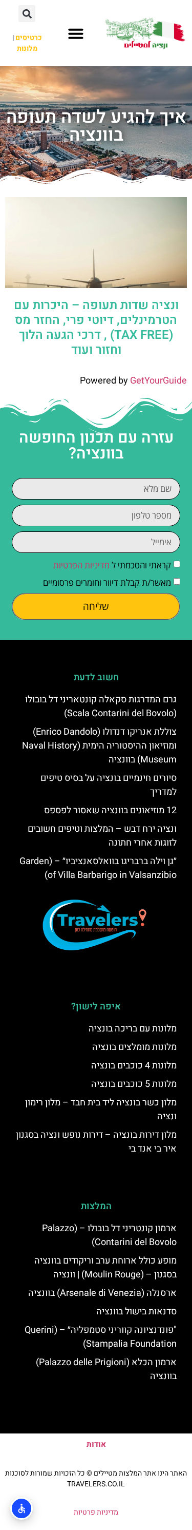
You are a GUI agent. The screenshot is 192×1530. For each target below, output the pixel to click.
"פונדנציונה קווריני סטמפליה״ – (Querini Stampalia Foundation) (101, 1337)
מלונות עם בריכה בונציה (133, 1029)
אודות (96, 1444)
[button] (75, 33)
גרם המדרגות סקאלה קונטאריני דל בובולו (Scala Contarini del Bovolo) (101, 706)
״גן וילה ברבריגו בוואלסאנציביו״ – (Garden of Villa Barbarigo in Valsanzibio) (98, 868)
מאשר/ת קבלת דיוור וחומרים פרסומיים (107, 582)
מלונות (27, 48)
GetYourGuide (158, 381)
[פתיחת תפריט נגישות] (21, 1508)
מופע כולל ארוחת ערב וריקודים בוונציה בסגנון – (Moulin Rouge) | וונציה (105, 1268)
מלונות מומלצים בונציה (134, 1047)
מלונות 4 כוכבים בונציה (134, 1066)
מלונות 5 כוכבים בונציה (134, 1084)
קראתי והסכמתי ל (112, 565)
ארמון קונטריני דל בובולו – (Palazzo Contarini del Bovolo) (109, 1235)
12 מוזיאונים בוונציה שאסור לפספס (110, 810)
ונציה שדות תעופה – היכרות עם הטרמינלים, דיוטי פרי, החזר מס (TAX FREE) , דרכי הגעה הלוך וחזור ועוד (96, 327)
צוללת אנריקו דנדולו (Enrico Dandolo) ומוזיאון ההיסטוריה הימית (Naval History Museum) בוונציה (99, 746)
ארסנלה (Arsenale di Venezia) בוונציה (102, 1293)
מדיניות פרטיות (96, 1512)
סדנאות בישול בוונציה (136, 1311)
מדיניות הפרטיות (81, 565)
